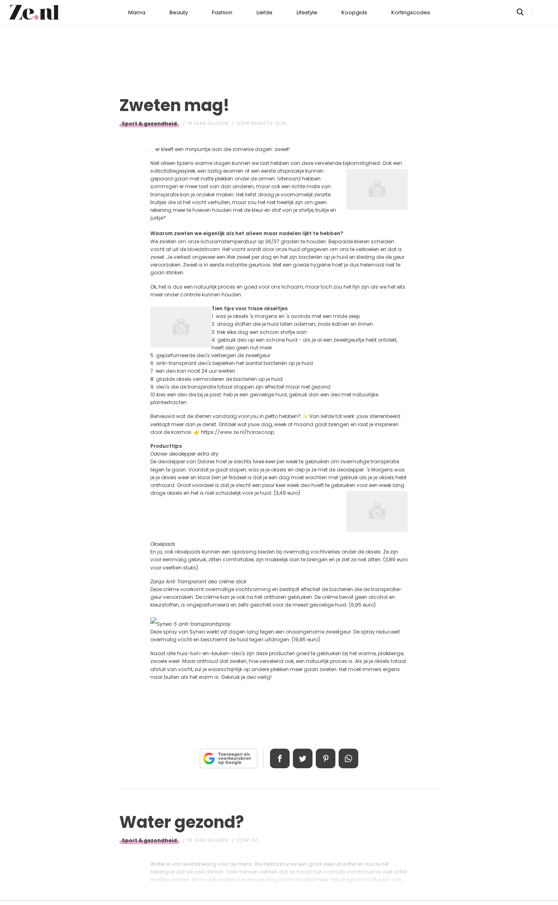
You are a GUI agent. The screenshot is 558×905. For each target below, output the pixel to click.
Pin (325, 758)
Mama (136, 12)
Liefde (264, 12)
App (348, 758)
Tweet (302, 758)
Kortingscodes (410, 12)
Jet (255, 840)
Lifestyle (307, 12)
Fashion (222, 12)
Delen (280, 758)
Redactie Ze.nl (269, 123)
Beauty (179, 12)
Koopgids (354, 12)
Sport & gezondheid (149, 123)
